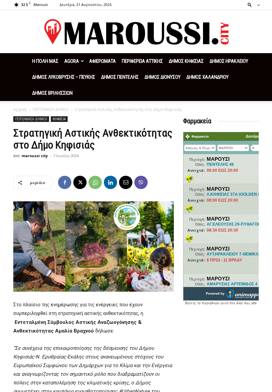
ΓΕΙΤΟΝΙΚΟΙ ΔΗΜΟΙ (51, 109)
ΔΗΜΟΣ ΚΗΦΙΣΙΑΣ (186, 61)
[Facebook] (64, 182)
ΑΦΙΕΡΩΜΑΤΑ (102, 61)
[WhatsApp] (95, 182)
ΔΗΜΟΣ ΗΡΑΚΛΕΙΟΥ (229, 61)
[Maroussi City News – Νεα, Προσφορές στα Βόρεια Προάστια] (136, 32)
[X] (80, 182)
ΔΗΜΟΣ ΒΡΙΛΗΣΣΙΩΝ (52, 93)
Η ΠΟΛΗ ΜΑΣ (45, 61)
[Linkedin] (110, 182)
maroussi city (35, 155)
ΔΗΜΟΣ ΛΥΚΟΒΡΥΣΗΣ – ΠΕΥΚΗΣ (63, 77)
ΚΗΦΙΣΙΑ (59, 119)
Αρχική (20, 109)
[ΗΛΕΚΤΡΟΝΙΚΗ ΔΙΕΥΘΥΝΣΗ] (125, 182)
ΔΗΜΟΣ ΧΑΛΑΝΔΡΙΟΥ (207, 77)
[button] (252, 4)
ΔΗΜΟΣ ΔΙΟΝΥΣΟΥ (162, 77)
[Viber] (141, 182)
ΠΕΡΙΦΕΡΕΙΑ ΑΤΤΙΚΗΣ (142, 61)
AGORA (71, 61)
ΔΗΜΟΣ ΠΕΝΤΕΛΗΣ (120, 77)
